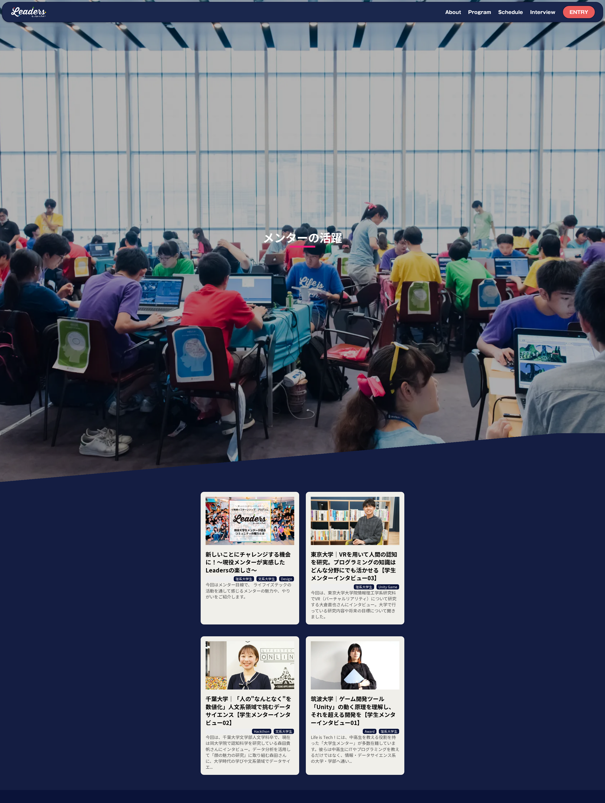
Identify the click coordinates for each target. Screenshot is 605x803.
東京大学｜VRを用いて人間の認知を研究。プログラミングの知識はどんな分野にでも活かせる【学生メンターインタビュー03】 (354, 566)
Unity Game (387, 587)
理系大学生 (244, 578)
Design (286, 578)
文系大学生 (266, 578)
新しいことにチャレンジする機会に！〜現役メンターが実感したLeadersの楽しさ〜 (248, 562)
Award (370, 731)
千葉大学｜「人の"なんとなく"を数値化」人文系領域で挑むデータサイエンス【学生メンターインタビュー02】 (248, 710)
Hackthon (261, 731)
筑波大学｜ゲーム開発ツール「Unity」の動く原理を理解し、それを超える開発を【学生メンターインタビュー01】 (353, 710)
